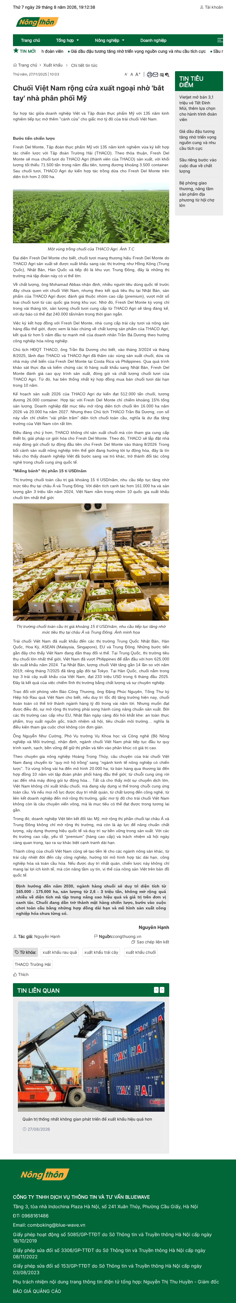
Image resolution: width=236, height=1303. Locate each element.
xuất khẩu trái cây (101, 952)
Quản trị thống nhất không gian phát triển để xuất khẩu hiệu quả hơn (87, 1119)
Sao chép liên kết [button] (153, 941)
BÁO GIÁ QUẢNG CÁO (37, 1291)
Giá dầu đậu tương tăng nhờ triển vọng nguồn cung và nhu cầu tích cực (118, 51)
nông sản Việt (134, 869)
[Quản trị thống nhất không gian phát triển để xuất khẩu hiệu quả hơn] (91, 1056)
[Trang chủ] (37, 20)
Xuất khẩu (52, 65)
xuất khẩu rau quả (60, 952)
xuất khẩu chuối (141, 952)
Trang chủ (27, 65)
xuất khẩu (79, 263)
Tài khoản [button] (213, 7)
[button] (220, 40)
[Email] (155, 74)
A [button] (126, 74)
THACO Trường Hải (33, 964)
